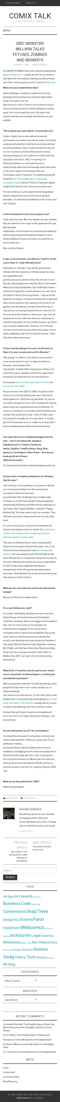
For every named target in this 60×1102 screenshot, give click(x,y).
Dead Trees (37, 911)
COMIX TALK (31, 3)
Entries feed (9, 1072)
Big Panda (37, 897)
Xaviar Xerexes (39, 64)
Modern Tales (26, 943)
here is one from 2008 (13, 386)
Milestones (12, 942)
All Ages (8, 896)
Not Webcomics (44, 942)
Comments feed (11, 1077)
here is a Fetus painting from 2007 (32, 382)
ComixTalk (35, 904)
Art (17, 896)
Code (26, 903)
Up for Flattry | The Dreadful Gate (19, 1035)
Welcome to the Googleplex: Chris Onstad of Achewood (18, 856)
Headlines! (11, 928)
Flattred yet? (44, 1035)
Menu (7, 30)
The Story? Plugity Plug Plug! (42, 848)
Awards (26, 896)
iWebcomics (32, 927)
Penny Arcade (8, 950)
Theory (20, 957)
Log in (6, 1067)
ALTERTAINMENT (13, 3)
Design (8, 920)
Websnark (50, 958)
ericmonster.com (14, 74)
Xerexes (7, 1039)
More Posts (26, 831)
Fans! (38, 919)
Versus (41, 957)
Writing (9, 964)
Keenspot (6, 936)
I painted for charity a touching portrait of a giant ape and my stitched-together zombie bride (29, 533)
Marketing (47, 935)
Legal (36, 935)
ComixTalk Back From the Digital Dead (32, 1039)
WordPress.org (10, 1081)
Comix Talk (30, 15)
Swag (8, 956)
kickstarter (30, 798)
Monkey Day (49, 82)
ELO (17, 920)
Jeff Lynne (49, 928)
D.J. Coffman (9, 1052)
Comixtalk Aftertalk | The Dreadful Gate (22, 1024)
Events (27, 919)
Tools (31, 957)
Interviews (12, 798)
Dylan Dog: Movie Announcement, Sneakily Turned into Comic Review (29, 1027)
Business (12, 903)
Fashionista (23, 1098)
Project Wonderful (23, 949)
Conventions (14, 911)
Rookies (41, 949)
